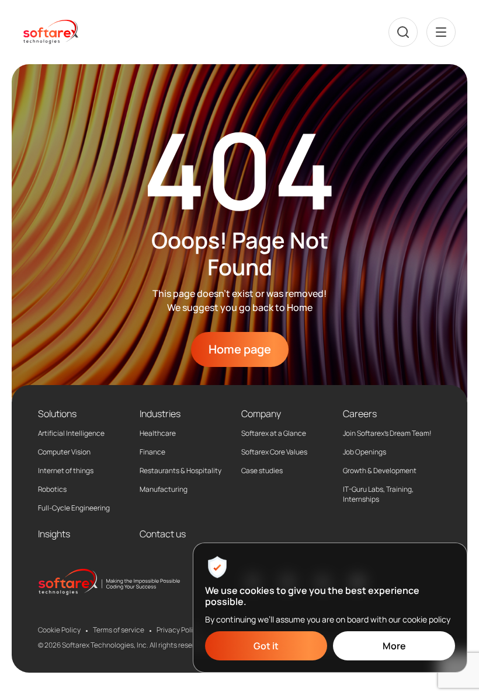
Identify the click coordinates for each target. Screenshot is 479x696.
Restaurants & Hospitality (180, 470)
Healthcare (158, 433)
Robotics (52, 489)
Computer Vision (64, 452)
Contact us (163, 533)
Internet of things (65, 470)
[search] (403, 32)
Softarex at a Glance (273, 433)
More (394, 645)
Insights (54, 533)
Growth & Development (379, 470)
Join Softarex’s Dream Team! (387, 433)
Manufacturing (164, 489)
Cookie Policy (59, 630)
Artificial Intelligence (71, 433)
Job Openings (364, 452)
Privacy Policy (178, 630)
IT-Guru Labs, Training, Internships (378, 494)
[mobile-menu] (441, 32)
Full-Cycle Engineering (74, 508)
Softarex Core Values (274, 452)
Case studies (262, 470)
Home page (240, 349)
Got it (266, 645)
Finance (152, 452)
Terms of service (118, 630)
